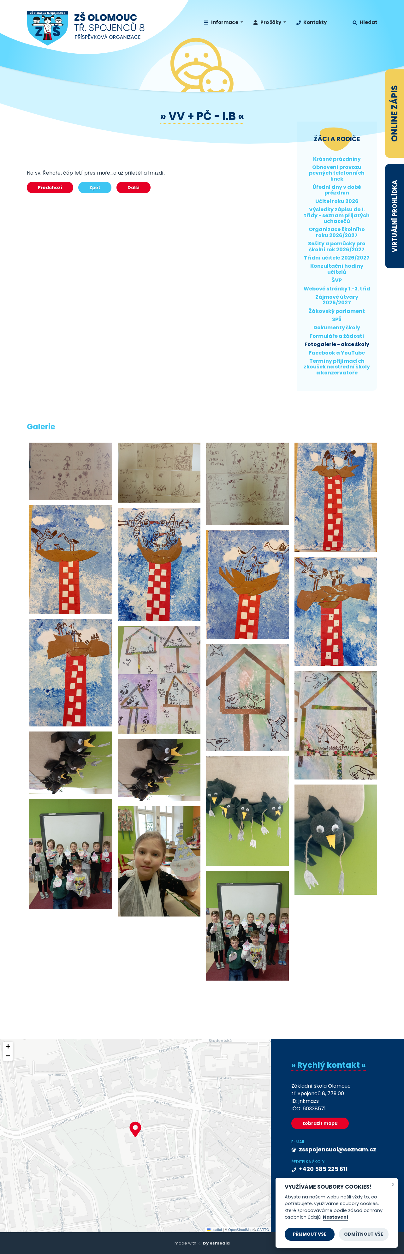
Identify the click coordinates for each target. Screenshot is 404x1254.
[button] (135, 1129)
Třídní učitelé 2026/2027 (337, 257)
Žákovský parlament (337, 311)
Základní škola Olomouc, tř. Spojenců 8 (86, 28)
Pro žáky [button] (270, 22)
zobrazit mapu (320, 1123)
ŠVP (337, 280)
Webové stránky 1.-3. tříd (337, 288)
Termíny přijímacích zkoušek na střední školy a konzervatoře (337, 366)
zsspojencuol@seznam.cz (337, 1149)
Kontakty (314, 22)
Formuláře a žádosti (337, 336)
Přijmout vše (309, 1234)
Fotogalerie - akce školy (337, 344)
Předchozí (50, 187)
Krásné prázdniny (337, 159)
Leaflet (216, 1229)
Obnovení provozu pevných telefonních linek (337, 173)
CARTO (263, 1229)
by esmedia (216, 1243)
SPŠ (337, 319)
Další (134, 187)
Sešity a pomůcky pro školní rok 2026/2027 (336, 246)
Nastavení (335, 1217)
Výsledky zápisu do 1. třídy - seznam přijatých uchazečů (337, 215)
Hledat (368, 22)
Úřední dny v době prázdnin (336, 189)
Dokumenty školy (336, 327)
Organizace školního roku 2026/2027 (337, 232)
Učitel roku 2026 (337, 201)
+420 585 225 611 (323, 1169)
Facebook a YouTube (337, 352)
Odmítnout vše (363, 1234)
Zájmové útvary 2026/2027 (336, 299)
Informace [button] (224, 22)
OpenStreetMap (240, 1229)
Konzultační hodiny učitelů (336, 268)
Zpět (94, 187)
